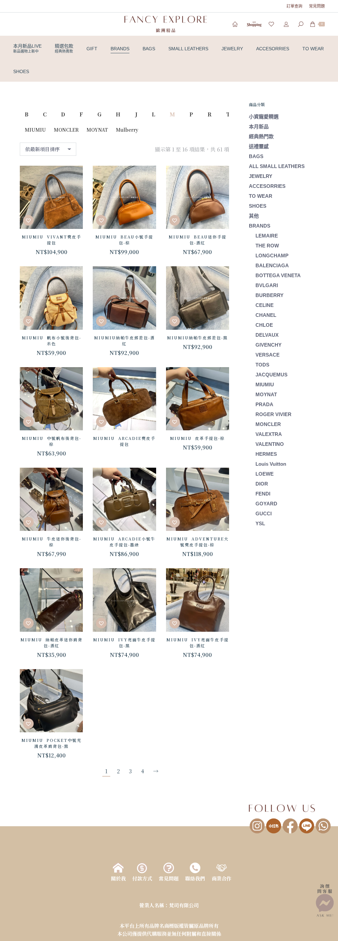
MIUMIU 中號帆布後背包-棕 (51, 441)
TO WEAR (260, 196)
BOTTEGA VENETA (278, 275)
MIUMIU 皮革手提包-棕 (197, 438)
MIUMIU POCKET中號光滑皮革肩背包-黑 (51, 743)
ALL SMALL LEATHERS (277, 166)
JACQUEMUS (271, 374)
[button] (28, 220)
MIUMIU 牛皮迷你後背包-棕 (51, 541)
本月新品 (259, 126)
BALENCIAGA (272, 265)
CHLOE (264, 325)
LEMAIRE (266, 235)
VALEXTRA (268, 434)
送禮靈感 (259, 146)
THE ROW (267, 245)
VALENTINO (269, 444)
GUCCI (263, 513)
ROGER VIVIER (273, 414)
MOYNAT (97, 129)
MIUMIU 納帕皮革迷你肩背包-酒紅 (51, 642)
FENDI (262, 493)
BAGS (261, 156)
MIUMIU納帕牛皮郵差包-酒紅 (124, 340)
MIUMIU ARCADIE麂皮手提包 (124, 441)
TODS (262, 364)
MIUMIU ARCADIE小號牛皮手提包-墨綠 (124, 541)
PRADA (264, 404)
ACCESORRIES (267, 186)
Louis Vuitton (270, 464)
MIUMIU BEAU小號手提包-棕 (124, 239)
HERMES (266, 454)
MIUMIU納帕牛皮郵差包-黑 (197, 337)
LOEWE (264, 474)
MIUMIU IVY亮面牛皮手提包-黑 (124, 642)
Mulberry (127, 129)
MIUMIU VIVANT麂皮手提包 (51, 239)
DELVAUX (267, 335)
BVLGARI (266, 285)
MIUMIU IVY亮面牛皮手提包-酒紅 (197, 642)
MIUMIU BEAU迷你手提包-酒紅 (197, 239)
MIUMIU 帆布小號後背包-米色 (51, 340)
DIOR (261, 484)
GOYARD (266, 503)
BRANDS (259, 226)
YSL (260, 523)
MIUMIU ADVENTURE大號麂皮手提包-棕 (197, 541)
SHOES (257, 206)
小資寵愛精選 (264, 116)
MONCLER (66, 129)
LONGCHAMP (271, 255)
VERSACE (267, 355)
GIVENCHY (268, 345)
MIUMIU (35, 129)
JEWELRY (260, 176)
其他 (254, 216)
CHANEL (265, 315)
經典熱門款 (261, 136)
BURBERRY (269, 295)
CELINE (264, 305)
